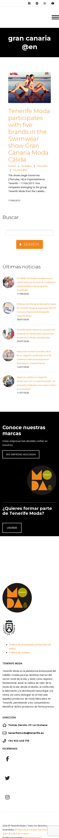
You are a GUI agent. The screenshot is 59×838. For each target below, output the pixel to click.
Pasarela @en (20, 169)
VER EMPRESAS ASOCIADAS (21, 454)
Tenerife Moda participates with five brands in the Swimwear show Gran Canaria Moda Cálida (29, 135)
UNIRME (12, 528)
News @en (42, 166)
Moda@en (26, 166)
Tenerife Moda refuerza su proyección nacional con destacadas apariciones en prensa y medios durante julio (36, 333)
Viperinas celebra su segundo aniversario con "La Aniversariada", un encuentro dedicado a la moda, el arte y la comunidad (37, 383)
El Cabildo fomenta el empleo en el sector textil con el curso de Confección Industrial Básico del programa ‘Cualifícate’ (36, 284)
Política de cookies (19, 652)
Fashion (12, 166)
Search (31, 244)
